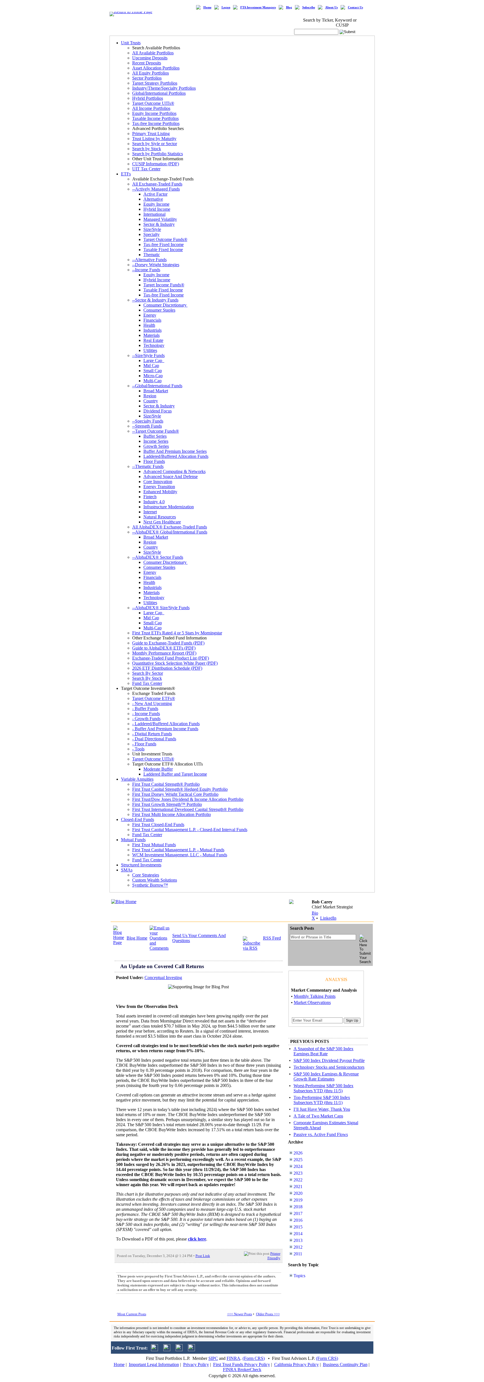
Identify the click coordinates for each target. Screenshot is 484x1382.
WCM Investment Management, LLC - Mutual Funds (179, 854)
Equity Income (156, 204)
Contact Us (355, 7)
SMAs (126, 870)
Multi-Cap (152, 380)
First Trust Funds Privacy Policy (241, 1364)
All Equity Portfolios (150, 73)
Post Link (203, 1256)
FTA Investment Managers (258, 7)
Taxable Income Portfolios (155, 118)
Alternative (153, 199)
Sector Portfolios (147, 78)
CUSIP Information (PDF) (155, 163)
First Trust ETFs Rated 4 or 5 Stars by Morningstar (177, 632)
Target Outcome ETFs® (153, 698)
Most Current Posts (131, 1314)
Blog (289, 7)
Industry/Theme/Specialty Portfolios (164, 88)
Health (149, 325)
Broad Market (155, 390)
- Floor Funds (144, 743)
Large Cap (153, 360)
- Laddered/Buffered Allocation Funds (166, 723)
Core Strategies (145, 875)
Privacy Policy (196, 1364)
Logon (226, 7)
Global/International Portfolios (159, 93)
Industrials (152, 330)
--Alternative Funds (149, 259)
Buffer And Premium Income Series (175, 451)
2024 (298, 1166)
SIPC (213, 1358)
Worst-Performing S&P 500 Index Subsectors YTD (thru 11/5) (323, 1088)
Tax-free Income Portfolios (156, 123)
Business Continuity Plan (345, 1364)
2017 (298, 1213)
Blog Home (137, 938)
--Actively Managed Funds (156, 189)
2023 (298, 1173)
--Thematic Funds (148, 466)
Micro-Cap (153, 375)
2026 (298, 1153)
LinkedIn (328, 918)
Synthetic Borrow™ (150, 885)
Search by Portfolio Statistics (157, 153)
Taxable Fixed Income (163, 249)
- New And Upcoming (152, 703)
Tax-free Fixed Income (163, 244)
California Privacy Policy (296, 1364)
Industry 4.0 (154, 501)
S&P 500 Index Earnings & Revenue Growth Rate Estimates (326, 1076)
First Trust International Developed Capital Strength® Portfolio (187, 809)
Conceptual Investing (163, 977)
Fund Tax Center (147, 683)
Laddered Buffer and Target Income (175, 774)
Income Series (155, 441)
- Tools (138, 748)
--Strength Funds (147, 426)
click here (197, 1239)
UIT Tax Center (146, 168)
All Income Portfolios (151, 108)
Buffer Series (155, 436)
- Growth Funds (146, 718)
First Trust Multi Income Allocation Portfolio (171, 814)
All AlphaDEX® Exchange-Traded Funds (169, 527)
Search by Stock (146, 148)
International (154, 214)
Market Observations (312, 1002)
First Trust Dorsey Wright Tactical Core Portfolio (175, 794)
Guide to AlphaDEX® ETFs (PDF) (164, 648)
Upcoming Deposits (149, 57)
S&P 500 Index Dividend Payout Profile (329, 1060)
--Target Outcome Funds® (155, 431)
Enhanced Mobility (160, 491)
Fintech (150, 496)
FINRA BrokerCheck (242, 1369)
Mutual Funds (133, 839)
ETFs (126, 173)
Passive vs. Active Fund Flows (321, 1134)
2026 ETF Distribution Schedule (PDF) (167, 668)
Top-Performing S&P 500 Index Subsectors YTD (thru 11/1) (322, 1100)
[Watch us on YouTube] (179, 1349)
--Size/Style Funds (148, 355)
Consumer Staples (159, 310)
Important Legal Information (154, 1364)
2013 (298, 1240)
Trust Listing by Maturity (154, 138)
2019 (298, 1200)
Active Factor (155, 194)
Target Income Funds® (163, 284)
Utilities (150, 350)
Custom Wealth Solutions (154, 880)
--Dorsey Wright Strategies (155, 264)
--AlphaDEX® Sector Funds (157, 557)
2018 (298, 1206)
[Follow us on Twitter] (154, 1349)
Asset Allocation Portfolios (156, 68)
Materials (151, 335)
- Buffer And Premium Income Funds (165, 728)
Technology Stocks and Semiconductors (329, 1067)
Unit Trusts (131, 42)
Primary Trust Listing (151, 133)
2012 (298, 1247)
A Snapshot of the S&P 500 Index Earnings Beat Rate (323, 1051)
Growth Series (156, 446)
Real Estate (153, 340)
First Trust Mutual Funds (154, 844)
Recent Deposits (146, 63)
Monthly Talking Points (315, 996)
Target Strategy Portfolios (154, 83)
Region (149, 395)
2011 (298, 1253)
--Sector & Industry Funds (155, 300)
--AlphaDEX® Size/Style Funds (161, 607)
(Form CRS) (254, 1358)
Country (150, 400)
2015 (298, 1227)
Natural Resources (159, 516)
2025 (298, 1159)
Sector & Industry (159, 224)
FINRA (233, 1358)
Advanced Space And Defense (170, 476)
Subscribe (308, 7)
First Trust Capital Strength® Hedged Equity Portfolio (180, 789)
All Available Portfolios (153, 52)
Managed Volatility (160, 219)
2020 (298, 1193)
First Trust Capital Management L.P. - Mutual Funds (178, 849)
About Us (331, 7)
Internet (150, 511)
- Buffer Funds (145, 708)
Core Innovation (157, 481)
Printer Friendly (273, 1255)
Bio (315, 913)
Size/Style (152, 229)
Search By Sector (147, 673)
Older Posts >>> (268, 1314)
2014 (298, 1233)
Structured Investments (141, 864)
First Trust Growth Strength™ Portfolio (167, 804)
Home (207, 7)
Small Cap (152, 370)
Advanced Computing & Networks (174, 471)
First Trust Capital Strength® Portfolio (166, 784)
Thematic (151, 254)
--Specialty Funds (147, 421)
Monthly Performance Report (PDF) (164, 653)
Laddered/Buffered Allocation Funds (175, 456)
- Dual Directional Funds (154, 738)
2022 (298, 1179)
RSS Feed (272, 938)
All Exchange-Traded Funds (157, 184)
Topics (299, 1275)
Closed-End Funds (137, 819)
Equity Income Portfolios (154, 113)
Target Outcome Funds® (165, 239)
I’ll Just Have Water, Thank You (322, 1109)
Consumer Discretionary (165, 305)
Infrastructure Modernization (168, 506)
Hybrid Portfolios (147, 98)
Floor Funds (154, 461)
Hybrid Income (156, 209)
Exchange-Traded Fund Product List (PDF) (170, 658)
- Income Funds (146, 713)
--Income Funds (146, 269)
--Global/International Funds (157, 385)
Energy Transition (159, 486)
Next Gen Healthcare (162, 522)
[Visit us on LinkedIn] (166, 1349)
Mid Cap (151, 365)
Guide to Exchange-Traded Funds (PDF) (168, 643)
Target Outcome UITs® (153, 103)
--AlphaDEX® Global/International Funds (169, 532)
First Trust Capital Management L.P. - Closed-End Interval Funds (189, 829)
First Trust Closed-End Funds (158, 824)
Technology (153, 345)
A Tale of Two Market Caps (318, 1116)
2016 (298, 1220)
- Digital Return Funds (152, 733)
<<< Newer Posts (239, 1314)
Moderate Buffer (158, 769)
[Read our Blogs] (191, 1349)
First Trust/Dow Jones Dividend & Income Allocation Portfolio (187, 799)
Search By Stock (147, 678)
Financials (152, 320)
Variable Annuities (137, 779)
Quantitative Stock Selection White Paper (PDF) (175, 663)
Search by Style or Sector (154, 143)
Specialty (151, 234)
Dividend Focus (157, 411)
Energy (149, 315)
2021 (298, 1186)
